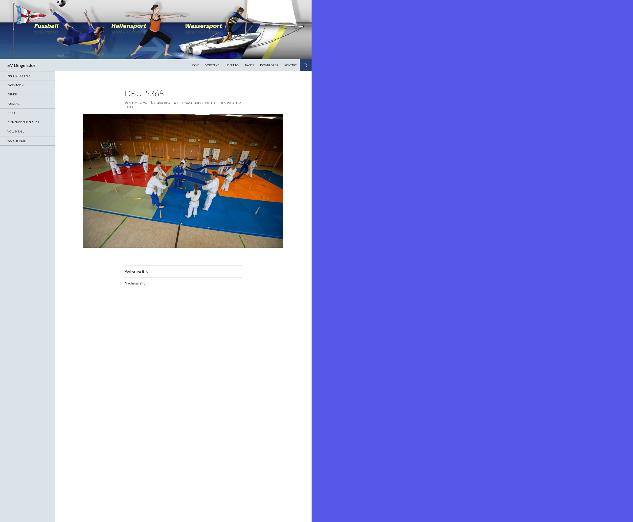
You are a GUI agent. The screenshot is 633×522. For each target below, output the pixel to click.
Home (195, 65)
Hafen (249, 65)
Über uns (232, 65)
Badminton (15, 85)
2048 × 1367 (162, 103)
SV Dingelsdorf (22, 65)
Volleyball (15, 131)
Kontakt (290, 65)
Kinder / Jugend (18, 75)
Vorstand (212, 65)
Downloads (269, 65)
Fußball (13, 103)
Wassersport (16, 140)
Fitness (12, 94)
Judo (11, 112)
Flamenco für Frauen (23, 122)
